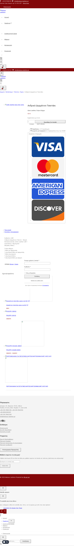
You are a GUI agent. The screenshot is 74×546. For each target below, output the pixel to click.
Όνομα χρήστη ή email (35, 260)
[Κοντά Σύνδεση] (3, 488)
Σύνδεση (37, 276)
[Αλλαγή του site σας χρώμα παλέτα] (5, 542)
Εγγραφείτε (45, 285)
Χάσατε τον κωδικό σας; (37, 280)
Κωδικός (30, 267)
